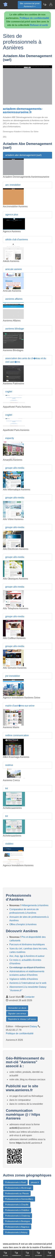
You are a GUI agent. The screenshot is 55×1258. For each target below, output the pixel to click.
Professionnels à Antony (16, 1232)
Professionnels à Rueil (15, 1182)
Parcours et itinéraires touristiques (27, 944)
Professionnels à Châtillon (17, 1210)
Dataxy (33, 1026)
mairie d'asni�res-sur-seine (19, 705)
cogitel (8, 391)
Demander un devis (17, 1008)
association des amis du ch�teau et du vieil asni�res (25, 360)
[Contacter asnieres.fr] (51, 4)
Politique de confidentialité (34, 18)
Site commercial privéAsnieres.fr (30, 4)
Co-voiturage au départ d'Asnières (27, 967)
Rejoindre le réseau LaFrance (22, 1019)
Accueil (5, 1255)
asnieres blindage (14, 328)
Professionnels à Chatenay (17, 1216)
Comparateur (16, 1255)
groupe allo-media (14, 468)
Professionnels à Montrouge (18, 1188)
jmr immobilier (12, 676)
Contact (49, 1255)
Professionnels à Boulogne (17, 1221)
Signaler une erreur (17, 1013)
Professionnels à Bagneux (17, 1227)
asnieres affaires (13, 299)
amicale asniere (13, 269)
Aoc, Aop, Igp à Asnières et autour (26, 956)
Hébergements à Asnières (34, 905)
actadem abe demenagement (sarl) (23, 155)
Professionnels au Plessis (17, 1193)
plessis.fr (35, 1182)
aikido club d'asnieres (16, 239)
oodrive (9, 765)
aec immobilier (13, 185)
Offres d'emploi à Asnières (23, 924)
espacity (9, 438)
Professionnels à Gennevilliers (19, 1199)
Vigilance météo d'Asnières (23, 979)
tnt (6, 788)
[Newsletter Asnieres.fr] (45, 4)
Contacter (29, 997)
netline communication (17, 735)
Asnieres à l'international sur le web (27, 983)
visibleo (9, 843)
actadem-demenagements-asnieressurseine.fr (23, 110)
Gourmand (38, 1255)
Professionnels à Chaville (16, 1204)
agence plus (11, 214)
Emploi (27, 1255)
